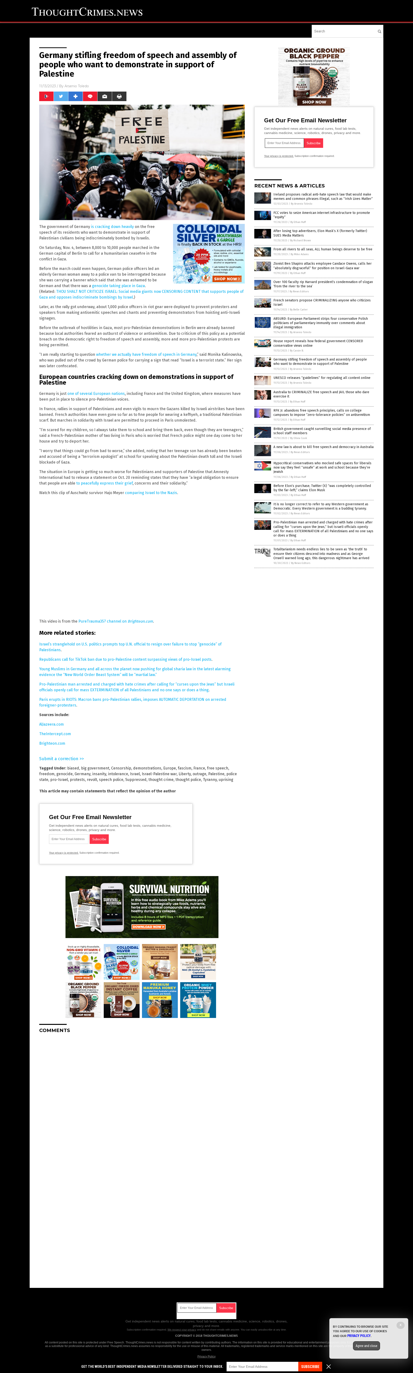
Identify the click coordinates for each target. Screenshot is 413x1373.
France (199, 768)
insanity (99, 774)
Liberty (185, 774)
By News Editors (299, 291)
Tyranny (210, 779)
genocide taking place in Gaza (118, 286)
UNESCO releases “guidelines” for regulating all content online (321, 378)
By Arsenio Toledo (301, 203)
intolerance (118, 774)
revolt (92, 779)
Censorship (121, 768)
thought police (188, 779)
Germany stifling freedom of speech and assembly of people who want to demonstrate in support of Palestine (320, 361)
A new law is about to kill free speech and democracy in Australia (323, 447)
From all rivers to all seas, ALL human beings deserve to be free (322, 249)
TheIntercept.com (55, 734)
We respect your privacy (182, 1329)
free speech (217, 768)
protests (77, 779)
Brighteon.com (140, 621)
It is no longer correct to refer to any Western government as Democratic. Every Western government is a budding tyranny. (320, 506)
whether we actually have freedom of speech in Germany (146, 354)
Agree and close (366, 1346)
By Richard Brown (300, 240)
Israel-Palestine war (159, 774)
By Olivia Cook (298, 438)
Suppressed (136, 779)
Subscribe (310, 1366)
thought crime (161, 779)
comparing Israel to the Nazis (151, 492)
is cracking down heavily (112, 226)
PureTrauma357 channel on (103, 621)
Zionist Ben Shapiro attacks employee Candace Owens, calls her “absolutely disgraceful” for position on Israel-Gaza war (322, 266)
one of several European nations (96, 393)
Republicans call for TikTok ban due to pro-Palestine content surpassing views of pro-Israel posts (125, 659)
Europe (169, 768)
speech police (111, 779)
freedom (46, 774)
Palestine (216, 774)
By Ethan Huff (298, 222)
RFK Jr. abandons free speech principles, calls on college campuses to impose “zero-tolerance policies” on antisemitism (321, 412)
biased (73, 768)
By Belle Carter (299, 309)
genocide (64, 774)
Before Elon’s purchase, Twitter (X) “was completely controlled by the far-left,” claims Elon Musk (322, 488)
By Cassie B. (297, 350)
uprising (226, 779)
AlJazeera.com (51, 724)
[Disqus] (142, 1096)
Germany (82, 774)
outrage (199, 774)
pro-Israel (59, 779)
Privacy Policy (206, 1356)
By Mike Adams (300, 254)
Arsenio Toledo (77, 86)
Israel (135, 774)
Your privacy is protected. (64, 852)
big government (95, 768)
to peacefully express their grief (104, 483)
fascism (184, 768)
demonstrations (147, 768)
